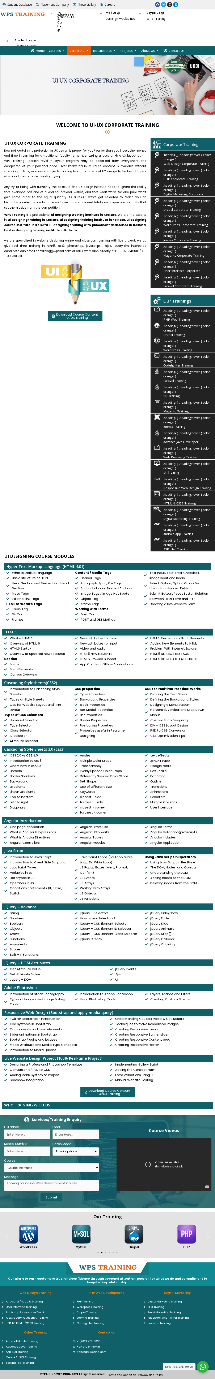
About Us (148, 50)
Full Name (11, 1127)
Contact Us (177, 50)
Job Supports (102, 50)
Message (11, 1177)
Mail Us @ (113, 13)
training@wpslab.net (120, 18)
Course (10, 1160)
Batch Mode (61, 1144)
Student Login (25, 40)
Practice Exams (25, 46)
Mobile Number (16, 1143)
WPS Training (156, 18)
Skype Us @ (155, 13)
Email (56, 1127)
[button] (6, 1236)
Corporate (76, 50)
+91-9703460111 (66, 14)
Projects (126, 50)
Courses (55, 50)
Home (40, 50)
